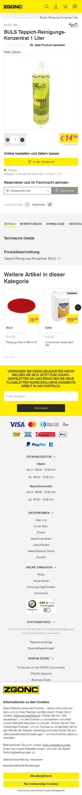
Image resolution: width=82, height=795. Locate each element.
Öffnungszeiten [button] (39, 457)
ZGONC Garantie (41, 673)
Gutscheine (41, 593)
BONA (48, 327)
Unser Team (41, 526)
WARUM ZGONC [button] (39, 658)
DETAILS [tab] (9, 224)
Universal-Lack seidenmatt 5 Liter (59, 343)
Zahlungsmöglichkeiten (41, 587)
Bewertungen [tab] (31, 224)
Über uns (41, 520)
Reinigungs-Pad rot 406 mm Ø (21, 342)
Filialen (41, 532)
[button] (41, 127)
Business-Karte (41, 679)
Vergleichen (39, 204)
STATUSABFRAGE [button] (39, 622)
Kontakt (41, 557)
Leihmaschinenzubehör (24, 17)
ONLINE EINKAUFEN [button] (39, 567)
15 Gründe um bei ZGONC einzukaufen (41, 667)
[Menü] (54, 600)
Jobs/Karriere (41, 544)
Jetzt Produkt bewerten (49, 45)
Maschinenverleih (41, 538)
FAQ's (41, 574)
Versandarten (41, 580)
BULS (9, 327)
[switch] (47, 610)
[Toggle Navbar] (75, 6)
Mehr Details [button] (13, 52)
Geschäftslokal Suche (41, 551)
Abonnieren (41, 408)
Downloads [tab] (55, 224)
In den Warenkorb (43, 161)
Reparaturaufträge (41, 642)
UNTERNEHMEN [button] (39, 513)
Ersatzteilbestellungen (41, 648)
